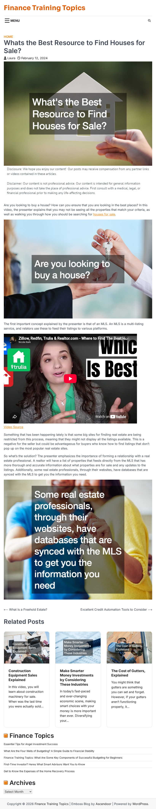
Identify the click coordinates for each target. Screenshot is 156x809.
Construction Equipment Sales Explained (23, 675)
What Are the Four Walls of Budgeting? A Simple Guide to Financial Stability (49, 750)
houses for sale (104, 214)
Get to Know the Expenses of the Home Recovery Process (39, 771)
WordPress (140, 804)
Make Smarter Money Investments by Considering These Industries (76, 677)
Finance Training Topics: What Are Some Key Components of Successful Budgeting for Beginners (63, 757)
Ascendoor (103, 804)
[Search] (149, 20)
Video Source (13, 427)
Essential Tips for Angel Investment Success (31, 744)
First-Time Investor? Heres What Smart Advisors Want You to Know (44, 764)
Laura (11, 58)
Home (8, 37)
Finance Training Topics (44, 8)
